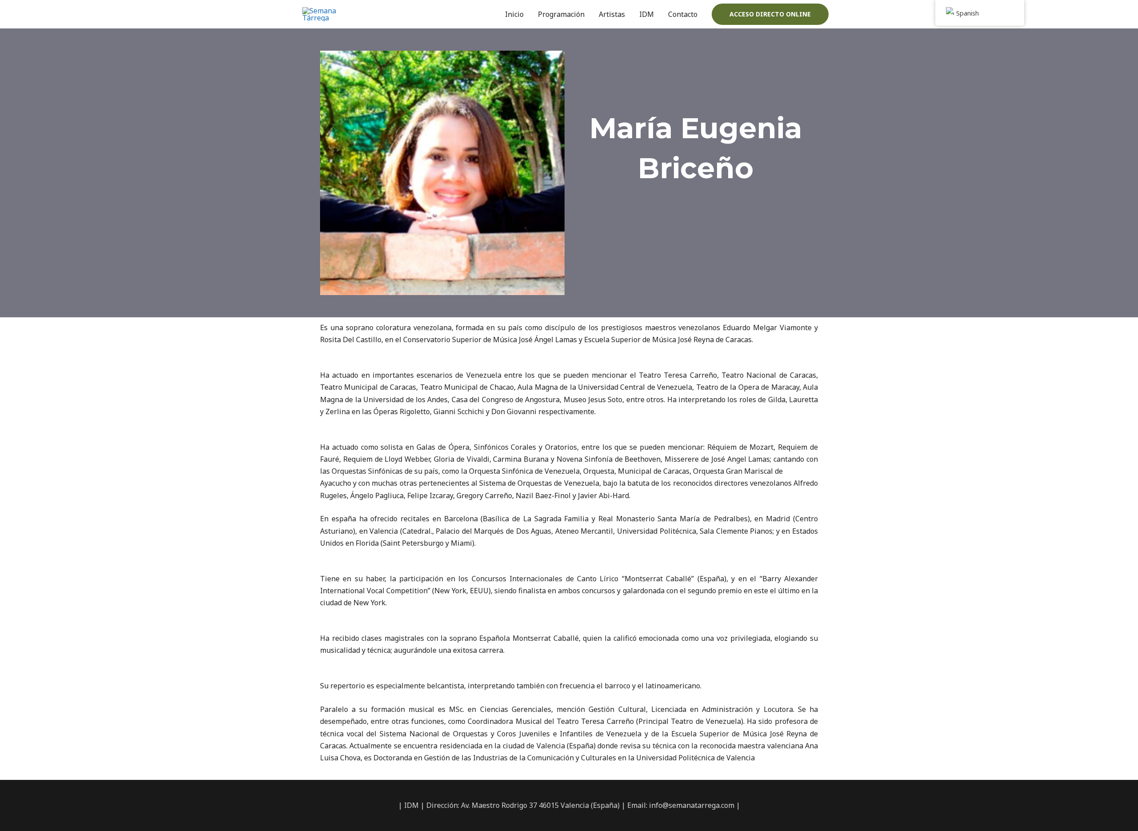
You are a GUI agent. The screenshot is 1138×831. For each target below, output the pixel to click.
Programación (561, 14)
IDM (646, 14)
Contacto (682, 14)
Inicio (514, 14)
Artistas (612, 14)
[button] (770, 14)
